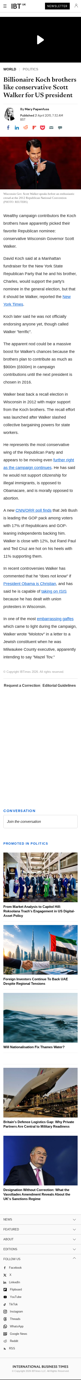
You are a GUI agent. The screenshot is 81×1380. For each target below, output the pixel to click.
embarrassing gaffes (55, 619)
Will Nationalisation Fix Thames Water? (34, 1047)
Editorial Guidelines (59, 685)
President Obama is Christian (29, 583)
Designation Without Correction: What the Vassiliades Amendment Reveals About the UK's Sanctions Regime (36, 1194)
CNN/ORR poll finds (34, 510)
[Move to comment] (60, 127)
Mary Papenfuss (37, 109)
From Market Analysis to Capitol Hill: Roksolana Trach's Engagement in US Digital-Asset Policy (39, 911)
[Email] (51, 127)
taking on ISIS (54, 591)
